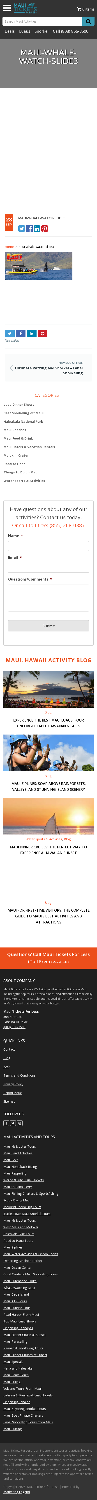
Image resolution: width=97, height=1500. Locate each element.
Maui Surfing (12, 1429)
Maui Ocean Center (17, 1267)
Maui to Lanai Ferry (17, 1187)
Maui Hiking (11, 1382)
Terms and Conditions (19, 1075)
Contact (9, 1049)
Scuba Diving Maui (16, 1200)
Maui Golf (10, 1160)
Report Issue (12, 1093)
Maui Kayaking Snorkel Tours (24, 1409)
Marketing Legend (16, 1492)
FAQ (6, 1066)
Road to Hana (14, 464)
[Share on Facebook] (29, 228)
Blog (48, 712)
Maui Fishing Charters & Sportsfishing (30, 1193)
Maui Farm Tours (16, 1375)
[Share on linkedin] (37, 228)
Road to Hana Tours (18, 1240)
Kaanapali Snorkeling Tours (23, 1348)
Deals (10, 31)
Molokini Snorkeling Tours (22, 1207)
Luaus (24, 31)
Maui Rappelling (14, 1173)
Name (15, 535)
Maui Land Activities (17, 1153)
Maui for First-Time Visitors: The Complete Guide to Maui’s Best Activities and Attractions (49, 916)
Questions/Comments (30, 579)
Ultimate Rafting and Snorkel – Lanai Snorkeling (22, 303)
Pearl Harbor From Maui (21, 1314)
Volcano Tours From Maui (22, 1388)
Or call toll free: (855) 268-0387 (48, 525)
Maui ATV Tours (15, 1301)
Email (15, 557)
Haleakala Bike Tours (18, 1234)
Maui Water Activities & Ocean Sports (30, 1254)
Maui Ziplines (13, 1247)
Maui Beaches (15, 430)
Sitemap (9, 1101)
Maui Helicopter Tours (19, 1146)
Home (9, 247)
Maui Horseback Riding (20, 1166)
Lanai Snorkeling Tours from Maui (28, 1422)
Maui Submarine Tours (20, 1281)
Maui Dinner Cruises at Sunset (25, 1355)
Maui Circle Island (16, 1294)
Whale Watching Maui (19, 1287)
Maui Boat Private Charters (23, 1415)
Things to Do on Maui (21, 472)
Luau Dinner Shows (19, 404)
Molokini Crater (16, 455)
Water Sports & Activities (24, 481)
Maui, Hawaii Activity (49, 660)
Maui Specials (13, 1361)
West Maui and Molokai (20, 1227)
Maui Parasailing (15, 1341)
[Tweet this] (21, 228)
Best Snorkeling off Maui (24, 413)
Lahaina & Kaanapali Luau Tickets (28, 1395)
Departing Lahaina (16, 1402)
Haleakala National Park (23, 421)
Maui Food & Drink (18, 438)
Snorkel (41, 31)
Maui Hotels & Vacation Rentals (29, 447)
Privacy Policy (13, 1084)
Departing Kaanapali (18, 1328)
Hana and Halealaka (17, 1368)
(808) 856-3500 (74, 31)
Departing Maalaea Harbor (22, 1261)
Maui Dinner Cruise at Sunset (24, 1335)
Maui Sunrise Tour (16, 1308)
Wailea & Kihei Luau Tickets (23, 1180)
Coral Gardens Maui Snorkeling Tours (30, 1274)
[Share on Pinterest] (44, 228)
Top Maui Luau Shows (19, 1321)
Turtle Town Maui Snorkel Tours (27, 1214)
